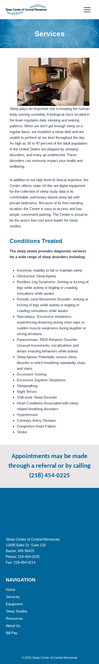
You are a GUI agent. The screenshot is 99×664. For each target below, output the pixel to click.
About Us (13, 626)
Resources (14, 618)
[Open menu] (87, 9)
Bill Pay (12, 633)
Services (13, 597)
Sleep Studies (16, 611)
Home (10, 589)
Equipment (14, 604)
